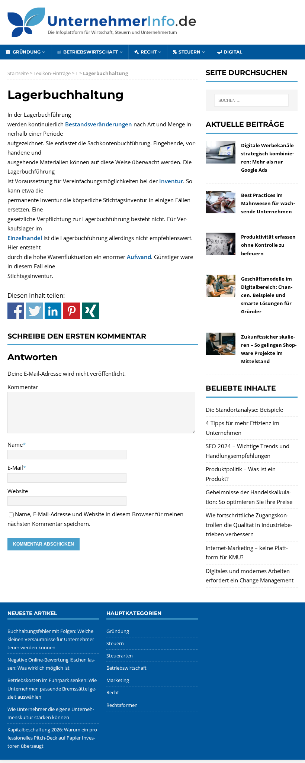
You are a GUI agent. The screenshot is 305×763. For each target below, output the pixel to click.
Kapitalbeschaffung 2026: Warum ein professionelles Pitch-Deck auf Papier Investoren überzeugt (53, 737)
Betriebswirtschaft (90, 52)
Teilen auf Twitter (34, 311)
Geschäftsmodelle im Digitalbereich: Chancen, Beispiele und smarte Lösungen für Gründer (266, 295)
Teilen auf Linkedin (53, 311)
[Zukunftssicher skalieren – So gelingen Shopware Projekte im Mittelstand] (220, 350)
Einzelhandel (24, 238)
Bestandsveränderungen (98, 124)
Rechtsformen (122, 705)
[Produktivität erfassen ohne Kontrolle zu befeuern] (220, 250)
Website (17, 491)
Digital (233, 52)
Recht (149, 52)
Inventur (171, 181)
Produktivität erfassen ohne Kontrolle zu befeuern (268, 244)
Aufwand (139, 257)
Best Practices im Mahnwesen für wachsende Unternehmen (268, 203)
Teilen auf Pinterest (71, 311)
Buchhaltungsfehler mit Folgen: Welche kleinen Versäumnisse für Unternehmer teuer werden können (50, 639)
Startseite (18, 73)
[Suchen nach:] (251, 100)
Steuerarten (119, 655)
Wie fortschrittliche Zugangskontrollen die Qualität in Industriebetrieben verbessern (249, 524)
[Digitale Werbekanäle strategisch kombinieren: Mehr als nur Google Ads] (220, 158)
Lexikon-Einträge (52, 73)
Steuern (189, 52)
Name (15, 444)
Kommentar (22, 387)
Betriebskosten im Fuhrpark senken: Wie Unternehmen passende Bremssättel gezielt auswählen (52, 688)
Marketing (117, 680)
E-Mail (15, 467)
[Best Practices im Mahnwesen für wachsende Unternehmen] (220, 208)
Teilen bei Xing (90, 311)
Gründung (27, 52)
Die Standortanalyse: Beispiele (244, 409)
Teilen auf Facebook (15, 311)
